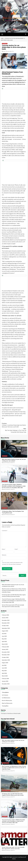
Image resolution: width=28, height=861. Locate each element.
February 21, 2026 (10, 489)
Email (16, 549)
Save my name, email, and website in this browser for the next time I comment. (12, 563)
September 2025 (6, 628)
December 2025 (6, 620)
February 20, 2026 (10, 514)
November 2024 (6, 654)
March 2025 (5, 644)
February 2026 (5, 615)
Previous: (14, 425)
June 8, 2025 (9, 51)
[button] (2, 34)
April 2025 (4, 641)
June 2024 (4, 668)
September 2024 (6, 660)
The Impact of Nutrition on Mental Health (10, 713)
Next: (15, 430)
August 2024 (5, 662)
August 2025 (5, 630)
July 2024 (4, 665)
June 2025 (4, 636)
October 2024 (5, 657)
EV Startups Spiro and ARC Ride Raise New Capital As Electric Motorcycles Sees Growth (13, 595)
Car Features (4, 43)
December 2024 (6, 652)
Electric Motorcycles (7, 700)
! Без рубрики (5, 692)
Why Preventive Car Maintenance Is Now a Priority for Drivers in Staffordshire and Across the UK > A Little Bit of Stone (14, 590)
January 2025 (5, 649)
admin (4, 51)
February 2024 (5, 678)
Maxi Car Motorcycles (7, 703)
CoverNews (20, 857)
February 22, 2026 (10, 462)
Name (4, 549)
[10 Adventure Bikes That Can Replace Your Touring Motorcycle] (14, 501)
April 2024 (4, 673)
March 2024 (5, 675)
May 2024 (4, 670)
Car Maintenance (6, 697)
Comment (5, 530)
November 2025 (6, 623)
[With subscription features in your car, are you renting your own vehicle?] (14, 449)
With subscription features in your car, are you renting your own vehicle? (13, 585)
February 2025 (5, 646)
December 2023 (6, 683)
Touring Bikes (5, 705)
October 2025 (5, 625)
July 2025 (4, 633)
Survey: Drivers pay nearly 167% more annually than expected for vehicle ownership (13, 605)
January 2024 (5, 681)
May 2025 (4, 638)
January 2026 (5, 617)
